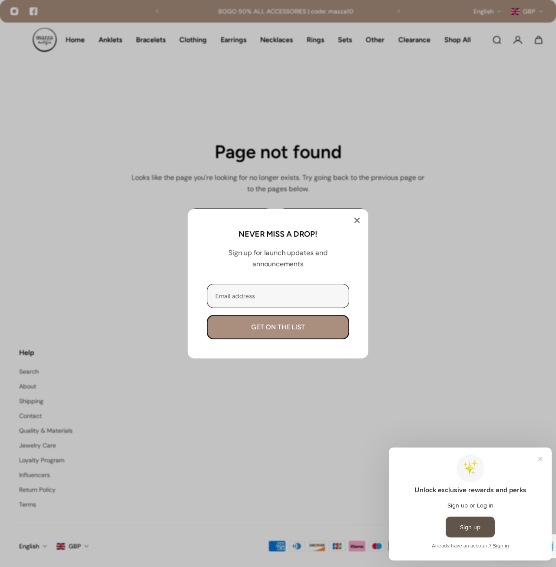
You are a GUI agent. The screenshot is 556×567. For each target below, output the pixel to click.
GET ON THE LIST (278, 326)
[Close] (357, 220)
